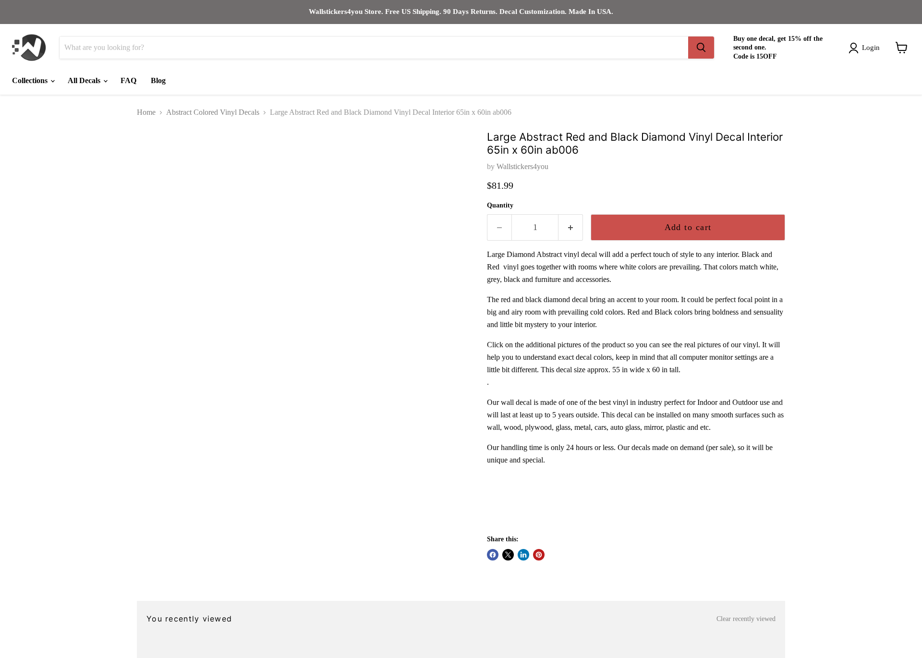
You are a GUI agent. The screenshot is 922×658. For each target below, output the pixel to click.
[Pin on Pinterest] (539, 555)
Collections (30, 80)
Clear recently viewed (746, 618)
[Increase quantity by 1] (570, 227)
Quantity (500, 205)
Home (146, 112)
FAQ (128, 80)
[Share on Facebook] (492, 555)
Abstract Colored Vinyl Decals (212, 112)
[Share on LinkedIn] (523, 555)
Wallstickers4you (522, 166)
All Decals (85, 80)
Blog (158, 80)
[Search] (701, 48)
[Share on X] (508, 555)
